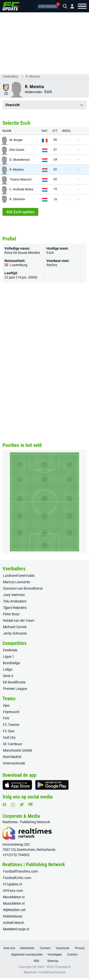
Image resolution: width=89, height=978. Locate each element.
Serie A (8, 676)
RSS (36, 961)
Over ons (9, 948)
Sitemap (52, 961)
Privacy (80, 948)
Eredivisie (10, 650)
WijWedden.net (14, 910)
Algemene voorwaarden (27, 954)
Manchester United (17, 750)
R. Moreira (33, 76)
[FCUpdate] (11, 6)
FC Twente (11, 725)
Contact (45, 948)
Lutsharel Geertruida (19, 576)
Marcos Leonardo (16, 582)
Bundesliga (11, 663)
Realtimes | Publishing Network (44, 972)
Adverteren (27, 948)
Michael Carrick (14, 627)
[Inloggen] (70, 6)
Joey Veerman (14, 595)
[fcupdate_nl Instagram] (13, 805)
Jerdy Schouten (15, 633)
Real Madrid (12, 757)
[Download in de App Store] (17, 785)
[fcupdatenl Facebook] (4, 805)
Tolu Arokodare (14, 601)
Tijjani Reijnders (15, 608)
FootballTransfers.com (20, 871)
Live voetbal (48, 6)
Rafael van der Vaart (18, 620)
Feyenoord (11, 712)
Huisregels (55, 954)
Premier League (15, 689)
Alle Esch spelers (20, 211)
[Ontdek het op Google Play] (52, 785)
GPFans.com (13, 891)
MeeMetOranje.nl (16, 929)
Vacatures (62, 948)
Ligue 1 (8, 657)
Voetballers (10, 76)
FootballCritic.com (17, 878)
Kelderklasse (12, 916)
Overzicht (12, 105)
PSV (6, 718)
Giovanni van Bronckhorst (23, 588)
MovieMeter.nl (13, 897)
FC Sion (9, 731)
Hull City (9, 737)
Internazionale (14, 763)
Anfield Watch (13, 923)
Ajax (6, 705)
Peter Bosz (11, 614)
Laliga (7, 669)
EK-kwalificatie (14, 682)
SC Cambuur (12, 744)
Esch (48, 91)
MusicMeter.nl (13, 903)
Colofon (72, 954)
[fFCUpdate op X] (22, 804)
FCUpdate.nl (12, 884)
